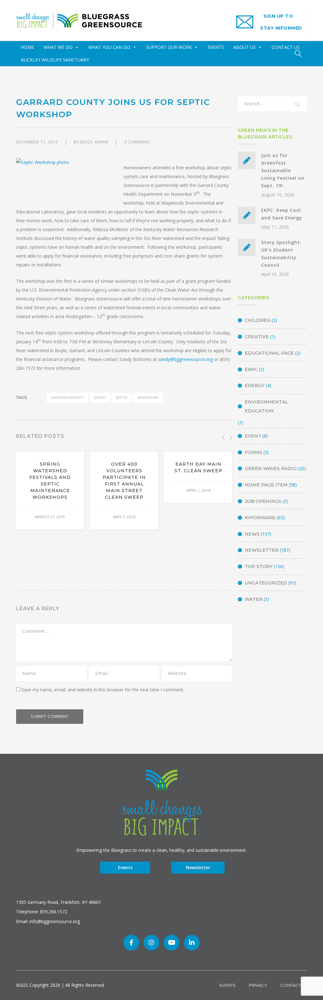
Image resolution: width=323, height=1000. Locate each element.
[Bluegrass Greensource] (79, 20)
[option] (50, 490)
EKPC (251, 369)
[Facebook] (131, 943)
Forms (253, 452)
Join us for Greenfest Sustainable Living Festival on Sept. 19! (282, 170)
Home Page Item (266, 485)
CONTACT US (286, 47)
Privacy (258, 985)
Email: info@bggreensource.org (48, 921)
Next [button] (230, 437)
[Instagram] (151, 943)
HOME (27, 47)
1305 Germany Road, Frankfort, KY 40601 (58, 902)
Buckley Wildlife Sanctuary (55, 60)
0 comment (137, 142)
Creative (257, 337)
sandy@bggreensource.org (185, 359)
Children (257, 320)
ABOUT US (244, 47)
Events (125, 868)
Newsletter (262, 550)
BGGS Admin (94, 142)
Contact (290, 985)
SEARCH (298, 104)
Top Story (259, 566)
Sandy (100, 397)
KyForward (260, 517)
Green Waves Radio (271, 468)
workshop (148, 397)
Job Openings (263, 501)
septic (121, 397)
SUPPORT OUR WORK (169, 47)
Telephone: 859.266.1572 (41, 912)
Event (253, 436)
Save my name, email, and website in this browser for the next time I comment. (102, 690)
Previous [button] (223, 437)
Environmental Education (266, 406)
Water (253, 599)
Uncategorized (266, 583)
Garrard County (67, 397)
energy (255, 385)
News (252, 534)
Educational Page (269, 353)
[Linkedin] (192, 943)
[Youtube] (171, 943)
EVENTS (216, 47)
